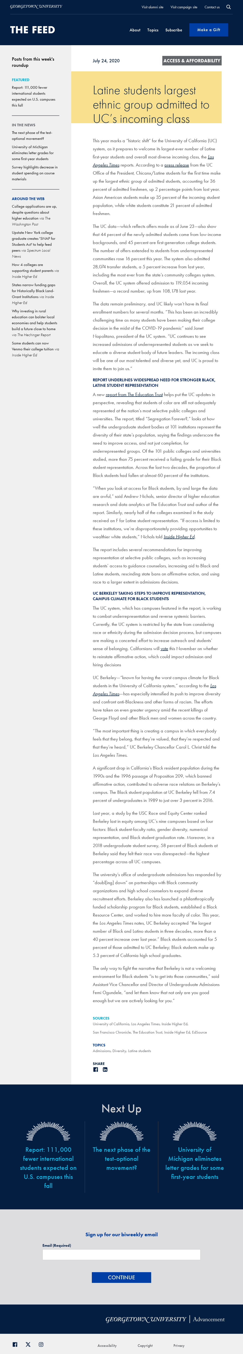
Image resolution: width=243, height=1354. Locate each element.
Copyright (145, 1345)
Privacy (179, 1345)
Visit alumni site (153, 7)
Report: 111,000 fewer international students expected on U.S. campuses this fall (48, 1167)
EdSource (199, 1032)
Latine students (139, 1050)
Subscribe (173, 30)
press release (176, 165)
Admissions (102, 1050)
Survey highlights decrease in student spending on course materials (35, 173)
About (135, 30)
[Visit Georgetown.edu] (36, 7)
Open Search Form (228, 7)
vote (164, 648)
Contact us (212, 7)
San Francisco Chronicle (112, 1032)
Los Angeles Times (145, 1023)
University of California (111, 1023)
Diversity (119, 1050)
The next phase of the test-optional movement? (121, 1158)
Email (56, 1245)
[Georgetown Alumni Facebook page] (16, 1344)
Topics (152, 30)
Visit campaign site (184, 7)
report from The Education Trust (134, 394)
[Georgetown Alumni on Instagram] (42, 1344)
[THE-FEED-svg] (32, 29)
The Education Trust (147, 1032)
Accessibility (107, 1345)
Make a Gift (208, 29)
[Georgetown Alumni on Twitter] (29, 1344)
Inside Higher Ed (174, 1023)
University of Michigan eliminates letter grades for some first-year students (33, 152)
